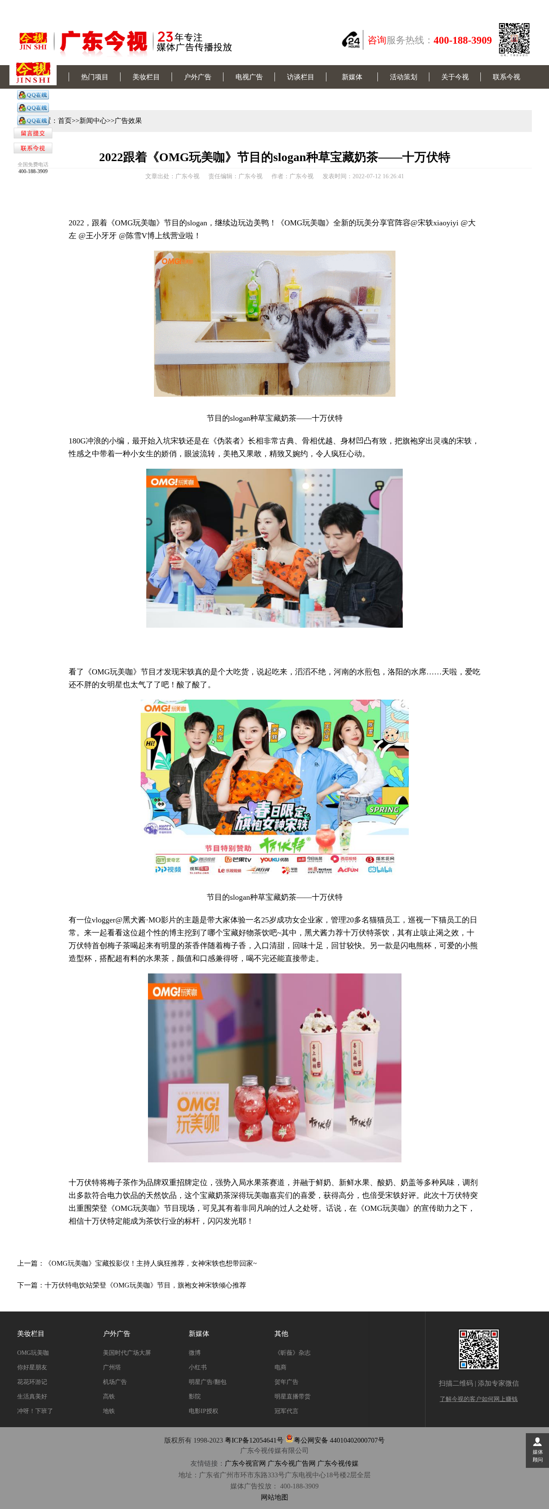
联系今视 (506, 77)
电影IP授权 (203, 1411)
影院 (195, 1396)
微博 (195, 1353)
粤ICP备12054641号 (254, 1440)
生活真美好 (32, 1396)
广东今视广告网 (292, 1463)
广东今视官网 (245, 1463)
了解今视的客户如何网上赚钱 (479, 1399)
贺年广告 (286, 1382)
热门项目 (95, 77)
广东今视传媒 (338, 1463)
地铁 (109, 1411)
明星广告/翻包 (207, 1382)
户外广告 (197, 77)
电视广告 (249, 77)
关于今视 (455, 77)
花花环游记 (32, 1382)
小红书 (198, 1367)
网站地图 (274, 1497)
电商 (280, 1367)
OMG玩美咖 (33, 1353)
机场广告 (115, 1382)
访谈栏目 (300, 77)
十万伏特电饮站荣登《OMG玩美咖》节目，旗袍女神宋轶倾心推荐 (145, 1285)
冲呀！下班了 (35, 1411)
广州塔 (112, 1367)
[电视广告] (33, 98)
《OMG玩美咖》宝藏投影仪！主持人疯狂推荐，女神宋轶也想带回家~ (151, 1263)
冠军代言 (286, 1411)
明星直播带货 (292, 1396)
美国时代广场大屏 (127, 1353)
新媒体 (352, 77)
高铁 (109, 1396)
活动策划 (403, 77)
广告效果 (128, 120)
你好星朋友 (32, 1367)
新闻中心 (93, 120)
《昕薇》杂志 (292, 1353)
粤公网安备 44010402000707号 (339, 1440)
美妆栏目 (146, 77)
